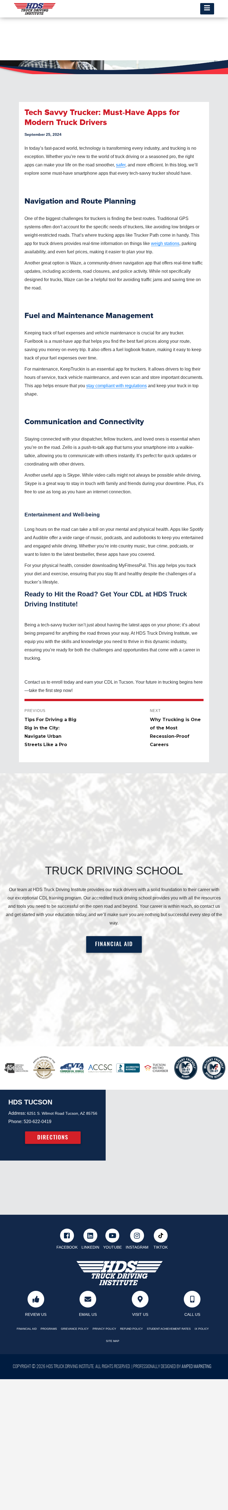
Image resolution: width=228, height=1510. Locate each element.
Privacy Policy (104, 1328)
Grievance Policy (75, 1328)
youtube (112, 1247)
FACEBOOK (67, 1247)
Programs (49, 1328)
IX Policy (202, 1328)
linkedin (90, 1247)
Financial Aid (27, 1328)
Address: (17, 1113)
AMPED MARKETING (196, 1366)
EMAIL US (88, 1314)
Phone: (15, 1121)
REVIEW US (35, 1314)
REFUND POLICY (131, 1328)
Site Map (112, 1340)
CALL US (192, 1314)
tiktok (160, 1247)
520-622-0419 (37, 1121)
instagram (137, 1247)
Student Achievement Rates (169, 1328)
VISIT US (140, 1314)
